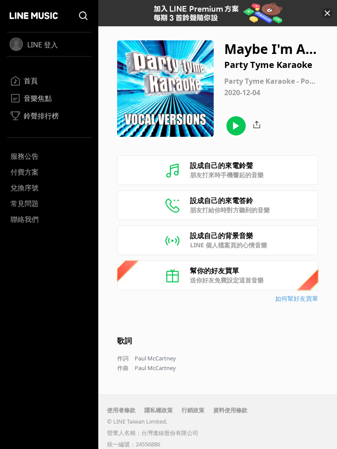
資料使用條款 (230, 410)
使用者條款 (121, 410)
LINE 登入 (42, 45)
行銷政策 (193, 410)
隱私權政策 (158, 410)
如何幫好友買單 (296, 298)
